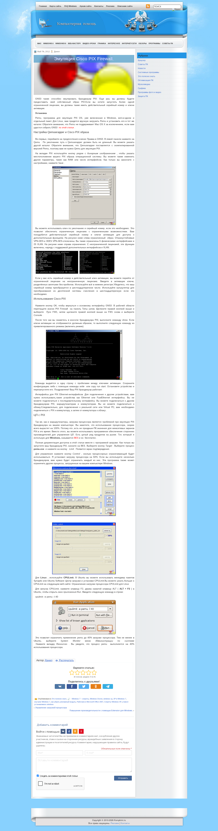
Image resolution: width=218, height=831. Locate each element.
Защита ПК (143, 96)
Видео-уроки (89, 43)
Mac (39, 43)
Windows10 (60, 43)
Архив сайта (85, 6)
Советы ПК (167, 43)
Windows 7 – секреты (80, 699)
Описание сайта (124, 6)
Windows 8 (48, 43)
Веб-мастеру (74, 43)
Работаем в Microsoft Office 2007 (90, 702)
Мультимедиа (144, 84)
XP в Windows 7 (119, 699)
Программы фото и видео (149, 92)
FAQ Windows (70, 6)
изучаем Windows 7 (42, 702)
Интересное (114, 43)
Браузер (142, 60)
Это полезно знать (59, 699)
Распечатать (66, 660)
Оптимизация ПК (145, 80)
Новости (142, 68)
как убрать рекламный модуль (63, 702)
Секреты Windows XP (112, 702)
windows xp (108, 699)
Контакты (98, 6)
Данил (48, 660)
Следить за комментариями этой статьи (59, 776)
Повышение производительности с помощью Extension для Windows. (101, 710)
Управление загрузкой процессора (51, 707)
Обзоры (143, 43)
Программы (154, 43)
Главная (43, 6)
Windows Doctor (96, 699)
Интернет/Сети (129, 43)
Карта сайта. (55, 6)
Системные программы (148, 72)
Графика (102, 43)
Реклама (110, 6)
